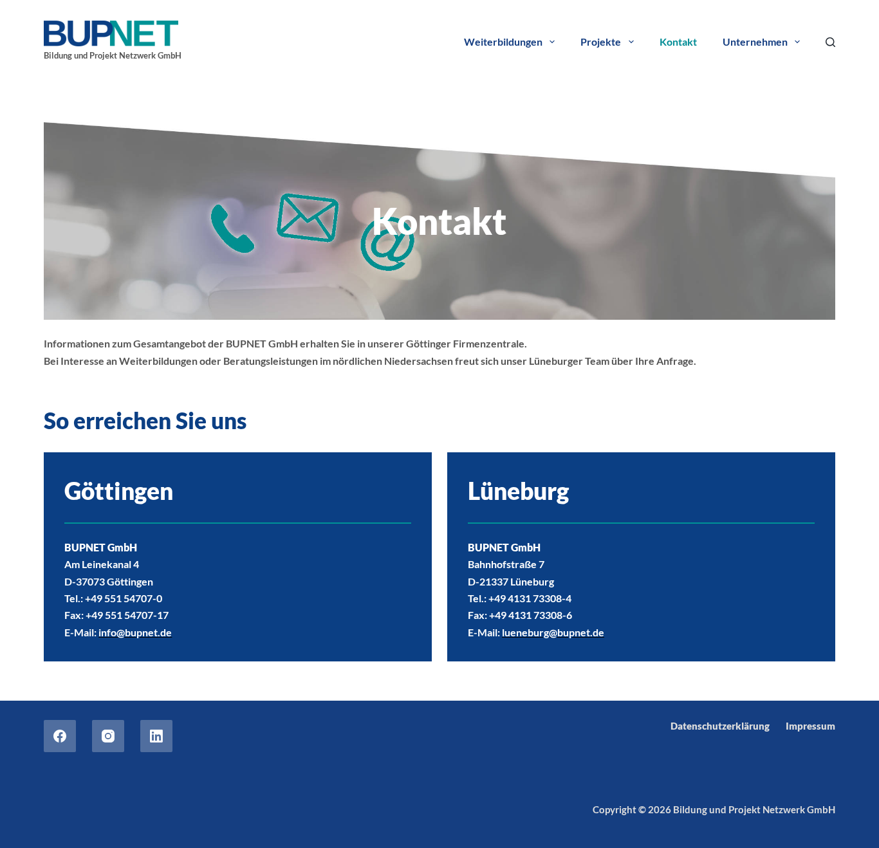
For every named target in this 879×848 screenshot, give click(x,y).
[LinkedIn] (156, 736)
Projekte (600, 41)
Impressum (810, 726)
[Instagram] (108, 736)
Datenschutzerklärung (720, 726)
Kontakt (678, 41)
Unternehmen (755, 41)
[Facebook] (60, 736)
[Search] (830, 42)
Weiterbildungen (503, 41)
